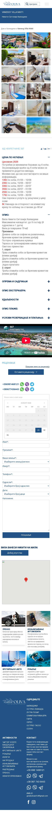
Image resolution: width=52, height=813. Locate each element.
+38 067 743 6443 (36, 782)
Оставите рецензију (24, 372)
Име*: (5, 441)
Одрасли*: (8, 482)
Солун (30, 729)
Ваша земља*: (9, 458)
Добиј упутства (14, 552)
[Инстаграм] (33, 802)
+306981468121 (11, 384)
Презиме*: (8, 450)
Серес (29, 722)
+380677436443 (11, 389)
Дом (3, 28)
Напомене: (8, 498)
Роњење (7, 754)
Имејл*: (6, 466)
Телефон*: (8, 474)
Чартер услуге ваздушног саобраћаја (9, 745)
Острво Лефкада (35, 709)
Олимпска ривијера (36, 716)
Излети (6, 757)
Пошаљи (26, 535)
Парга (29, 719)
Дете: (5, 490)
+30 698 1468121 (35, 770)
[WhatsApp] (29, 776)
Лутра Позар (33, 712)
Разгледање (8, 770)
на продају (8, 760)
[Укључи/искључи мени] (47, 4)
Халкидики (11, 28)
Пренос (6, 773)
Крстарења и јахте (12, 751)
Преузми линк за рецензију (37, 366)
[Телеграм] (41, 776)
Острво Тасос (34, 725)
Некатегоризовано (12, 776)
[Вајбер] (35, 776)
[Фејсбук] (28, 802)
